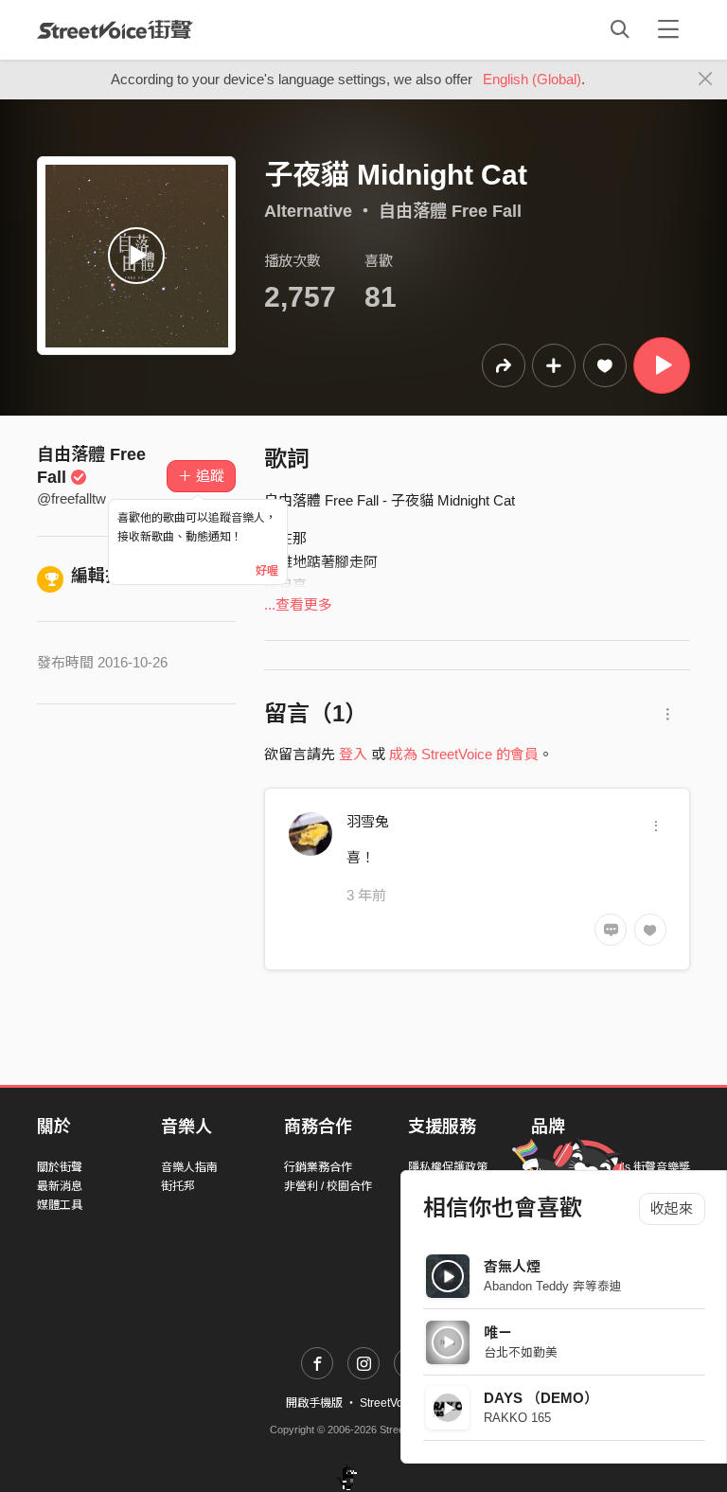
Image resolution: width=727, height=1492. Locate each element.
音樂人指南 (189, 1167)
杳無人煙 (512, 1266)
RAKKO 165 (517, 1418)
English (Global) (532, 79)
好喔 (267, 570)
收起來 (671, 1208)
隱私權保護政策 (448, 1167)
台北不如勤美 (521, 1352)
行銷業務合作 (318, 1167)
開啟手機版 (314, 1403)
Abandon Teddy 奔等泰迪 (553, 1286)
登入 (353, 754)
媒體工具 (59, 1205)
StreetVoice (115, 29)
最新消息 (59, 1186)
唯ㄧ (498, 1332)
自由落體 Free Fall (450, 211)
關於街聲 (59, 1167)
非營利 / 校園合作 (328, 1186)
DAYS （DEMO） (541, 1398)
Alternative (308, 211)
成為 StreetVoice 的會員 (464, 754)
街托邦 (178, 1186)
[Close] (705, 79)
